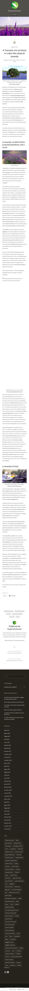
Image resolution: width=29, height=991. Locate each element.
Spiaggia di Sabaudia (10, 945)
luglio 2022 (6, 730)
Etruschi (18, 869)
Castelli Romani (19, 857)
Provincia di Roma (9, 930)
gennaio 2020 (7, 820)
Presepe (17, 915)
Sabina (6, 939)
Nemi (17, 901)
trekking (18, 953)
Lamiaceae (7, 172)
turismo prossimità (9, 962)
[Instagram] (5, 972)
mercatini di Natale (16, 889)
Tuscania (12, 616)
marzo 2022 (7, 742)
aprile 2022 (6, 739)
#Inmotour (14, 47)
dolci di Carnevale (9, 869)
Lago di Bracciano (19, 881)
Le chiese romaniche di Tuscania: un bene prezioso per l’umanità (13, 718)
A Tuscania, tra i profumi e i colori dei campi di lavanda (14, 705)
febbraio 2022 (7, 745)
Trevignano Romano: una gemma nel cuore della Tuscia (14, 713)
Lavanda (8, 614)
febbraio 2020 (7, 817)
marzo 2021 (7, 778)
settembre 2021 (8, 760)
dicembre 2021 (7, 751)
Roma (10, 936)
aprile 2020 (6, 811)
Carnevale (18, 854)
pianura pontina (9, 915)
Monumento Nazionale (10, 898)
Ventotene (12, 965)
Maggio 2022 (7, 736)
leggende (12, 883)
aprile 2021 (6, 775)
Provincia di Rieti (9, 927)
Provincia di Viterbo (17, 614)
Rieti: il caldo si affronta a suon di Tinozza (14, 702)
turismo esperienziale (16, 956)
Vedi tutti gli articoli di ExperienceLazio (14, 640)
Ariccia (6, 848)
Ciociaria (7, 866)
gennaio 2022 (7, 748)
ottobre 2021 (7, 757)
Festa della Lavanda (19, 611)
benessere (20, 848)
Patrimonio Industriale (10, 913)
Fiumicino (17, 872)
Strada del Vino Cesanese (11, 948)
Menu (15, 14)
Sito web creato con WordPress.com (14, 987)
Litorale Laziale (9, 886)
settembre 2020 (8, 796)
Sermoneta (13, 939)
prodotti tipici (8, 918)
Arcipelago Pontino (18, 846)
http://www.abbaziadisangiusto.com (14, 391)
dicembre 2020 (7, 787)
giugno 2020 (7, 805)
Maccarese (17, 886)
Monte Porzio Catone (14, 892)
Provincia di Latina (9, 924)
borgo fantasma (19, 851)
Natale (19, 898)
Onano (6, 904)
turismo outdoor (9, 959)
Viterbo (19, 965)
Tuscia (17, 616)
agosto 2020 (7, 799)
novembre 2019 (8, 826)
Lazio (6, 883)
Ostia (11, 904)
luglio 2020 (6, 802)
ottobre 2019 (7, 829)
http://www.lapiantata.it (14, 84)
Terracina (7, 950)
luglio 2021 (6, 766)
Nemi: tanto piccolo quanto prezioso (12, 709)
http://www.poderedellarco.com (14, 486)
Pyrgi (18, 933)
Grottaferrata (13, 875)
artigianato (13, 848)
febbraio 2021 (7, 781)
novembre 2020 (8, 790)
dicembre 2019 (7, 823)
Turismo (7, 956)
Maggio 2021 (7, 772)
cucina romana (14, 866)
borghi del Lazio (9, 851)
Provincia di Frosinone (10, 921)
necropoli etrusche (9, 901)
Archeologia (8, 846)
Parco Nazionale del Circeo (11, 910)
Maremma (7, 889)
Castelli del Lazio (9, 857)
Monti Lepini (8, 895)
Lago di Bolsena (9, 881)
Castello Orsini (8, 863)
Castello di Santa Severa (11, 860)
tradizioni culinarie (9, 953)
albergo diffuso (17, 843)
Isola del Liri (8, 878)
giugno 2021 (7, 769)
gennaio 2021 (7, 784)
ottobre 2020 (7, 793)
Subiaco (21, 948)
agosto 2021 (7, 763)
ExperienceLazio (14, 60)
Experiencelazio (9, 872)
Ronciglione (17, 936)
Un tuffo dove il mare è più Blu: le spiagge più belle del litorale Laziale (14, 698)
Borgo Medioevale (9, 854)
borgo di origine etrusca (18, 95)
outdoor (17, 904)
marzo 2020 (7, 814)
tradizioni (18, 950)
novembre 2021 (8, 754)
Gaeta (6, 875)
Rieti (6, 936)
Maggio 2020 (7, 808)
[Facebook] (8, 972)
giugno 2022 (7, 733)
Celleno (16, 863)
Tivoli (13, 950)
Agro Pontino (8, 843)
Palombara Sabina (9, 907)
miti (6, 892)
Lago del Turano (17, 878)
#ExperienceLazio (14, 11)
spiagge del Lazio (9, 942)
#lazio (17, 840)
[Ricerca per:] (14, 676)
